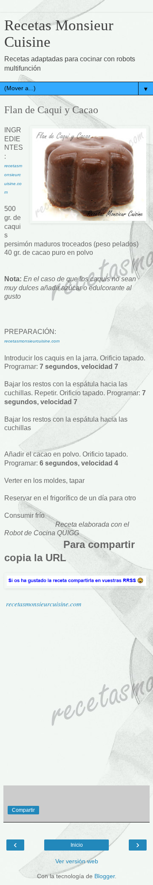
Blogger (104, 876)
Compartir (23, 810)
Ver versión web (76, 861)
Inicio (77, 845)
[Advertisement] (76, 697)
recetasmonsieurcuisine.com (43, 603)
